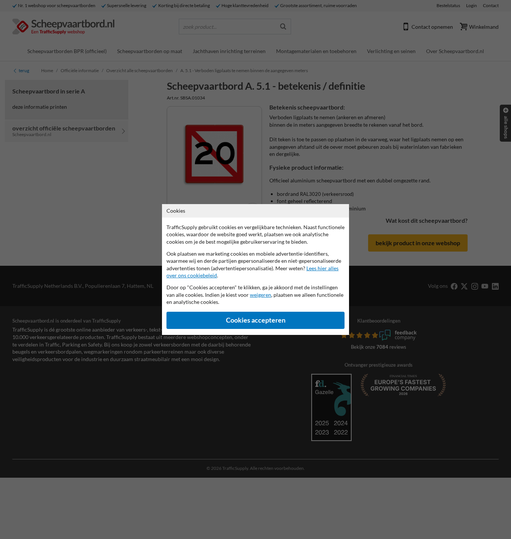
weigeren (260, 295)
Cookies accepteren (255, 320)
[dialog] (255, 269)
